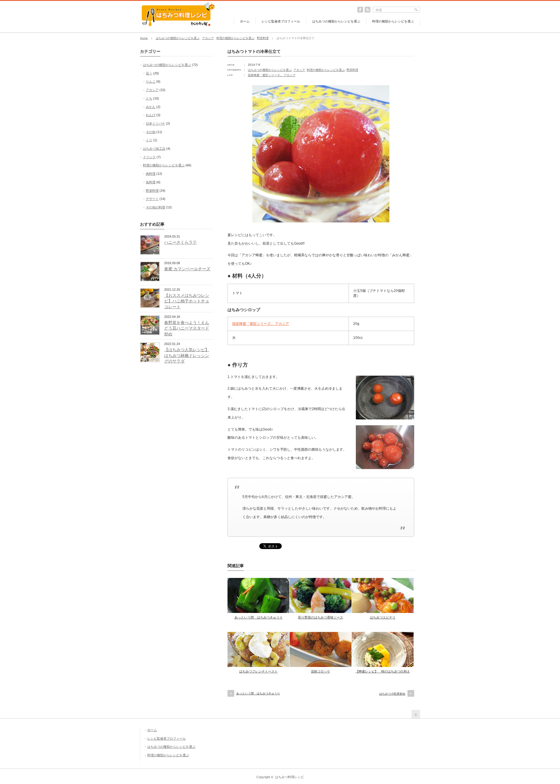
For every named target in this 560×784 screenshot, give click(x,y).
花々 (149, 73)
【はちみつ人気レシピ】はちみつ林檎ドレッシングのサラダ (186, 355)
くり (149, 140)
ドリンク (149, 157)
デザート (152, 199)
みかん (150, 107)
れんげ (150, 115)
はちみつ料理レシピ (289, 777)
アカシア (208, 38)
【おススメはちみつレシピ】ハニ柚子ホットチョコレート (186, 301)
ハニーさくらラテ (180, 242)
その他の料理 (155, 207)
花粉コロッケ (320, 671)
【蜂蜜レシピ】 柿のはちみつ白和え (383, 671)
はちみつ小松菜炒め (392, 693)
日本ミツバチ (155, 123)
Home (144, 38)
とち (149, 98)
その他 (150, 132)
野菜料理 (263, 38)
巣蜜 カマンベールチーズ (187, 268)
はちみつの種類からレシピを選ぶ (336, 21)
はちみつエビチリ (383, 617)
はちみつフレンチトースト (258, 671)
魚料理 (150, 182)
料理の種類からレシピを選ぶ (393, 21)
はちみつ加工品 (154, 148)
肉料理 (150, 173)
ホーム (245, 21)
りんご (150, 81)
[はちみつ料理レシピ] (178, 25)
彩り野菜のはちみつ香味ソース (320, 617)
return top (416, 714)
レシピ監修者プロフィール (281, 21)
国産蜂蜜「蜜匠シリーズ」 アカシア (271, 75)
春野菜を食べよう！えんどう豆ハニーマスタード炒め (186, 328)
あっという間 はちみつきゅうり (259, 617)
